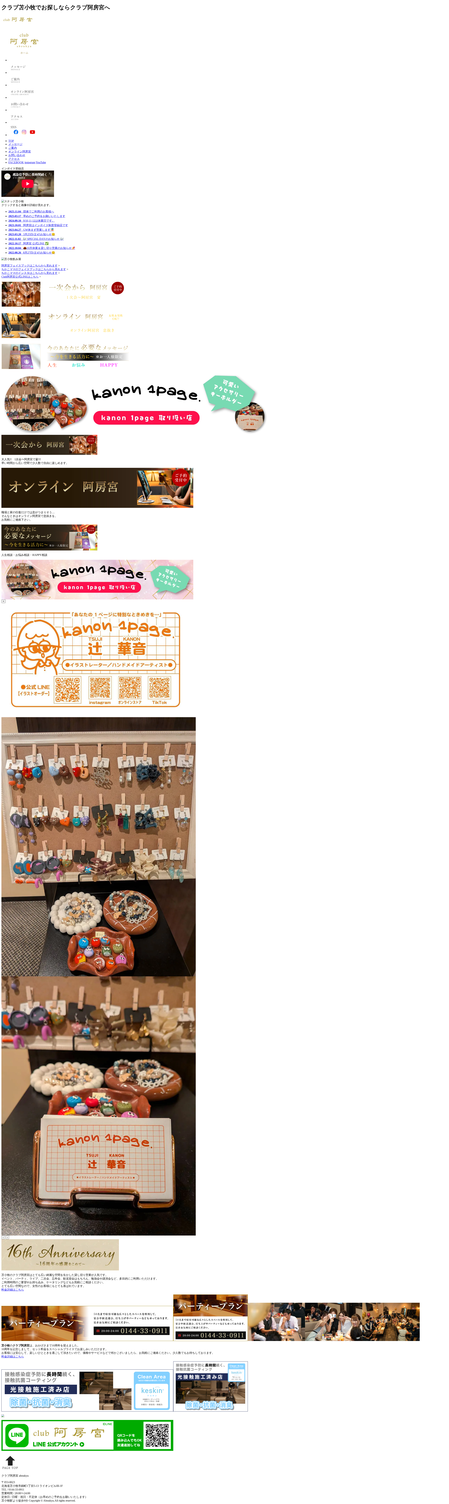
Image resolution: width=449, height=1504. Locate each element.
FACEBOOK (16, 162)
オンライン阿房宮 (19, 151)
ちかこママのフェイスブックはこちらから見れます (33, 269)
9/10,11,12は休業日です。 (31, 220)
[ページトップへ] (10, 1470)
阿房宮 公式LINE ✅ (28, 243)
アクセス (14, 158)
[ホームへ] (24, 60)
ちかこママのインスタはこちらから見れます (29, 272)
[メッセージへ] (24, 72)
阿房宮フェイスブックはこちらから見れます (29, 265)
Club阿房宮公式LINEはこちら (20, 276)
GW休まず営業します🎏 (31, 229)
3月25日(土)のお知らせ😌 (31, 234)
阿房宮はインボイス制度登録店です (38, 225)
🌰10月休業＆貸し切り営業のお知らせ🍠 (41, 248)
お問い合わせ (16, 155)
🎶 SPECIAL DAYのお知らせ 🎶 (36, 238)
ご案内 (12, 147)
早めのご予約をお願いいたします (36, 216)
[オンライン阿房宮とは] (24, 97)
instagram (30, 162)
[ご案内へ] (24, 85)
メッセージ (15, 144)
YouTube (41, 162)
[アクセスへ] (24, 122)
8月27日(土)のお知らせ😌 (31, 252)
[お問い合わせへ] (24, 109)
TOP (11, 140)
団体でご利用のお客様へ (31, 211)
